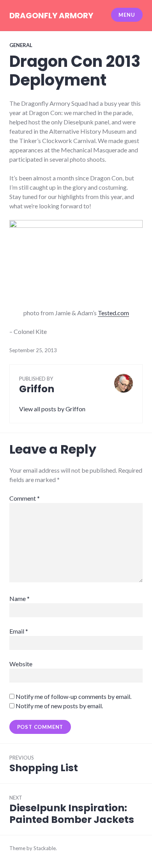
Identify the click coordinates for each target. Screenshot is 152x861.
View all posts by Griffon (52, 408)
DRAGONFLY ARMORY (51, 15)
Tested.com (113, 312)
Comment (24, 498)
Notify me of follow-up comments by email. (73, 696)
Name (19, 598)
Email (18, 631)
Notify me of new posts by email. (59, 705)
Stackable (45, 848)
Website (20, 663)
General (20, 45)
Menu (126, 15)
